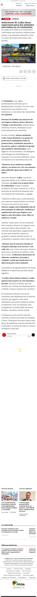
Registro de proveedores (14, 573)
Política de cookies (28, 575)
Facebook (21, 71)
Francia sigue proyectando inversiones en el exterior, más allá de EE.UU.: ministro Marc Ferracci (26, 507)
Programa (19, 5)
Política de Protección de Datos (12, 575)
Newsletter (28, 569)
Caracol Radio (9, 5)
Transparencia (22, 577)
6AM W (16, 19)
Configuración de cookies (9, 577)
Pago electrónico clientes (13, 571)
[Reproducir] (5, 59)
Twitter (25, 71)
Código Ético (32, 577)
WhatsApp (34, 71)
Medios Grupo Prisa (18, 587)
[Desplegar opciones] (32, 59)
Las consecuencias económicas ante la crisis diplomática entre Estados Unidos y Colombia (9, 506)
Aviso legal (26, 573)
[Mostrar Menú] (2, 4)
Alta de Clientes (26, 571)
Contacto (8, 569)
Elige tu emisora (30, 5)
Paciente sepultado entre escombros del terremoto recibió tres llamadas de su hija (12, 530)
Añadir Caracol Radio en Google (16, 78)
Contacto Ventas (18, 569)
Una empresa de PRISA (18, 583)
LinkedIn (29, 71)
